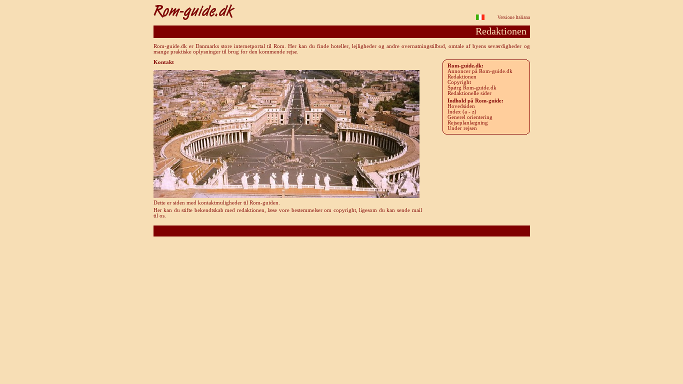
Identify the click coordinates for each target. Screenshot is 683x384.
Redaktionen (462, 77)
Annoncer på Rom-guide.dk (480, 71)
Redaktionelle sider (470, 93)
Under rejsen (462, 128)
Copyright (459, 82)
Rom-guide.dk (342, 230)
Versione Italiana (514, 17)
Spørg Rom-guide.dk (472, 87)
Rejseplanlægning (468, 123)
